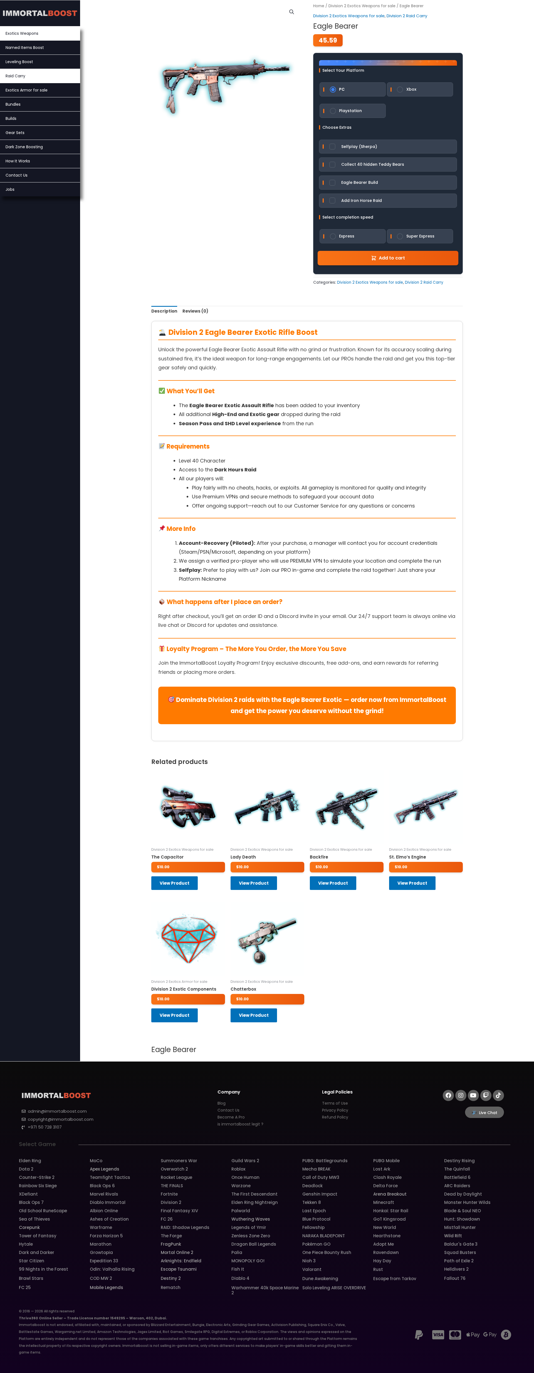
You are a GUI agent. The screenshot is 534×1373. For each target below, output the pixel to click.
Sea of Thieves (34, 1219)
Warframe (101, 1227)
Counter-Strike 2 (37, 1177)
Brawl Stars (31, 1278)
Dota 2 (26, 1169)
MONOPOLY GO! (247, 1261)
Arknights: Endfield (181, 1261)
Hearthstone (386, 1236)
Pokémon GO (316, 1244)
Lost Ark (381, 1169)
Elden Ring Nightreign (254, 1202)
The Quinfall (457, 1169)
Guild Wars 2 (245, 1161)
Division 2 (171, 1202)
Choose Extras (337, 127)
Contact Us (17, 175)
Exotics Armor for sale (27, 90)
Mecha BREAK (316, 1169)
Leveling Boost (19, 62)
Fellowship (313, 1227)
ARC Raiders (457, 1186)
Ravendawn (386, 1252)
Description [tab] (164, 311)
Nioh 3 (309, 1261)
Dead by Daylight (463, 1194)
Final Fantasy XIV (179, 1211)
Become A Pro (231, 1117)
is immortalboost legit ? (240, 1124)
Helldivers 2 (456, 1269)
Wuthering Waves (250, 1219)
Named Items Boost (25, 47)
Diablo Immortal (107, 1202)
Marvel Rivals (104, 1194)
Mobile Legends (106, 1287)
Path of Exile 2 (459, 1261)
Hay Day (382, 1261)
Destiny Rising (459, 1161)
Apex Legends (104, 1169)
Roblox (238, 1169)
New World (384, 1227)
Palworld (240, 1211)
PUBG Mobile (386, 1161)
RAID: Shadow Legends (185, 1227)
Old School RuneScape (43, 1211)
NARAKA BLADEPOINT (323, 1236)
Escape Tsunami (179, 1269)
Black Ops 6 (102, 1186)
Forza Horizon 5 (106, 1236)
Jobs (10, 189)
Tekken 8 (311, 1202)
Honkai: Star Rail (390, 1211)
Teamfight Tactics (110, 1177)
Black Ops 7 (31, 1202)
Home (318, 6)
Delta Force (385, 1186)
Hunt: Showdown (462, 1219)
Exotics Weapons (22, 33)
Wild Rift (453, 1236)
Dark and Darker (36, 1252)
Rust (378, 1269)
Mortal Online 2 (177, 1252)
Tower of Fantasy (37, 1236)
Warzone (241, 1186)
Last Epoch (314, 1211)
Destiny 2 (171, 1278)
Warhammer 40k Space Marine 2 (265, 1290)
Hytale (26, 1244)
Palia (236, 1252)
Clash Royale (387, 1177)
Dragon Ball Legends (253, 1244)
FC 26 (167, 1219)
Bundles (13, 104)
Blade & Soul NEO (462, 1211)
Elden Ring (30, 1161)
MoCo (96, 1161)
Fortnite (169, 1194)
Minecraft (383, 1202)
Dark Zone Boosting (24, 147)
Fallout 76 (455, 1278)
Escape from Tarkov (394, 1279)
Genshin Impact (319, 1194)
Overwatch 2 (174, 1169)
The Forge (171, 1236)
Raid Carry (15, 76)
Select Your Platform (343, 70)
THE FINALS (172, 1186)
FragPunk (171, 1244)
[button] (292, 12)
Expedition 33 (104, 1261)
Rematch (171, 1287)
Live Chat (488, 1112)
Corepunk (29, 1227)
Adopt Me (383, 1244)
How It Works (18, 161)
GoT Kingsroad (389, 1219)
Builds (11, 118)
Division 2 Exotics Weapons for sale (361, 6)
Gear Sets (15, 132)
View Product (174, 883)
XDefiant (28, 1194)
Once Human (245, 1177)
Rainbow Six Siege (38, 1186)
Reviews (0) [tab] (195, 311)
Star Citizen (31, 1261)
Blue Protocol (316, 1219)
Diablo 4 (240, 1278)
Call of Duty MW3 (320, 1177)
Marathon (101, 1244)
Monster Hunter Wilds (467, 1202)
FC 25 (25, 1287)
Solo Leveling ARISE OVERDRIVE (334, 1288)
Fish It (237, 1269)
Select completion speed (347, 217)
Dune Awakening (320, 1279)
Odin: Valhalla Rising (112, 1269)
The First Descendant (254, 1194)
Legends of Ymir (248, 1227)
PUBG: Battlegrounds (325, 1161)
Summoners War (179, 1161)
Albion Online (104, 1211)
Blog (221, 1103)
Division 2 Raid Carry (407, 16)
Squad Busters (460, 1252)
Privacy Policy (335, 1110)
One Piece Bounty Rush (326, 1252)
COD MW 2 (101, 1278)
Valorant (312, 1269)
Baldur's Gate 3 (461, 1244)
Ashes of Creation (109, 1219)
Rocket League (176, 1177)
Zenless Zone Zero (250, 1236)
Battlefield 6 (457, 1177)
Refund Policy (335, 1117)
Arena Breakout (390, 1194)
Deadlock (312, 1186)
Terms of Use (335, 1103)
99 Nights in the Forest (43, 1269)
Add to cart (392, 258)
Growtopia (101, 1252)
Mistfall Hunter (460, 1227)
